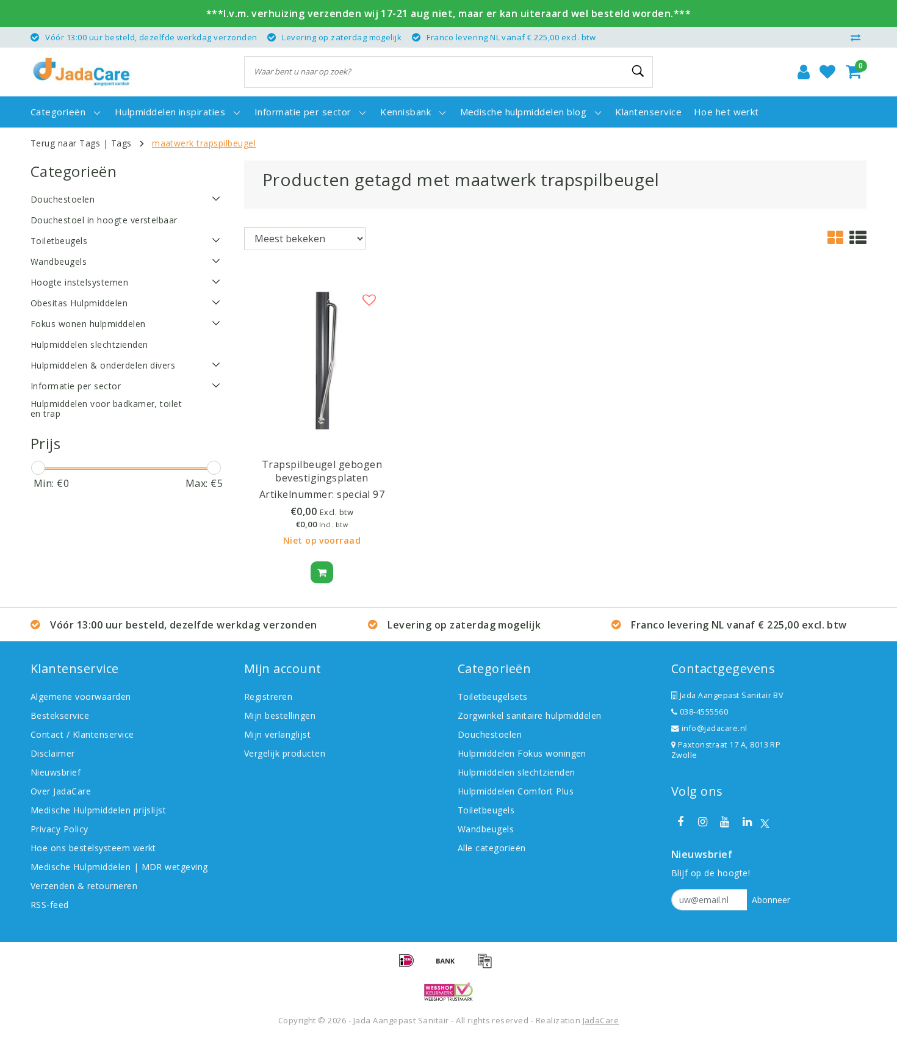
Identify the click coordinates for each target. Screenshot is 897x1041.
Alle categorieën (492, 848)
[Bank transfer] (449, 966)
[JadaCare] (81, 72)
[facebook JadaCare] (680, 822)
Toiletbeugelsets (493, 696)
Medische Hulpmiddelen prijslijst (98, 810)
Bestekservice (60, 715)
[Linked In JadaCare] (747, 822)
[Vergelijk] (858, 37)
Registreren (268, 696)
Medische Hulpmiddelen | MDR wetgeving (119, 867)
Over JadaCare (61, 791)
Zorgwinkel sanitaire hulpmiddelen (530, 715)
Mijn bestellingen (279, 715)
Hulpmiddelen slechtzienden (516, 772)
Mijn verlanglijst (277, 734)
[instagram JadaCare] (702, 822)
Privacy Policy (59, 829)
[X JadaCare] (764, 822)
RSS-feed (50, 904)
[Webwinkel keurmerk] (448, 991)
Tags (121, 143)
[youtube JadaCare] (725, 822)
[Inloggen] (804, 72)
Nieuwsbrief (56, 772)
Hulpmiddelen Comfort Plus (516, 791)
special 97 (360, 494)
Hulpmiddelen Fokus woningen (522, 753)
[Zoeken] (638, 71)
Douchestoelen (490, 734)
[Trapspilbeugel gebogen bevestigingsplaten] (322, 359)
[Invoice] (487, 966)
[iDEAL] (410, 966)
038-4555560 (702, 712)
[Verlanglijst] (827, 72)
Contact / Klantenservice (82, 734)
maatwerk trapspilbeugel (204, 143)
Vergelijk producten (284, 753)
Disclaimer (53, 753)
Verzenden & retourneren (84, 886)
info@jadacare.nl (715, 728)
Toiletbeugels (486, 810)
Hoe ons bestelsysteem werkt (93, 848)
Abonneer (771, 900)
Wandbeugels (486, 829)
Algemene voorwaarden (81, 696)
